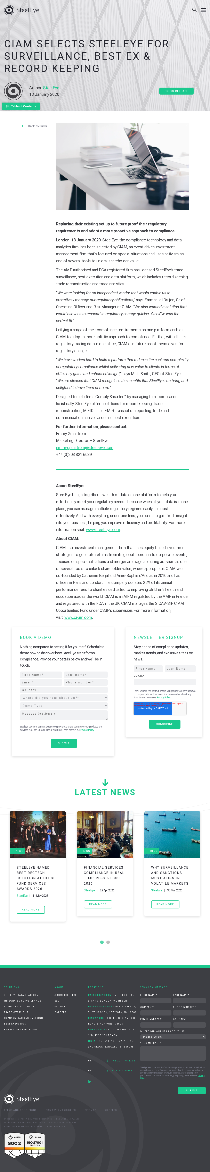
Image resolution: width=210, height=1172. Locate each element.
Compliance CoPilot (19, 1006)
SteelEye (51, 87)
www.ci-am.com (78, 617)
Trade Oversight (16, 1012)
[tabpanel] (38, 866)
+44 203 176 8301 (123, 1061)
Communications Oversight (24, 1018)
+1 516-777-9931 (123, 1070)
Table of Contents (23, 106)
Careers (60, 1012)
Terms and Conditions (20, 1110)
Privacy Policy (87, 730)
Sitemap (90, 1110)
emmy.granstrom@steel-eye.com (84, 447)
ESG (57, 1001)
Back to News (37, 126)
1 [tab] (102, 942)
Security (61, 1006)
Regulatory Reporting (20, 1029)
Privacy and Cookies (61, 1110)
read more (31, 909)
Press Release (176, 91)
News (19, 851)
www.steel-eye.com (103, 529)
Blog (86, 851)
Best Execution (15, 1024)
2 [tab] (108, 942)
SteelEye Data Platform (21, 995)
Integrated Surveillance (22, 1001)
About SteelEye (66, 995)
